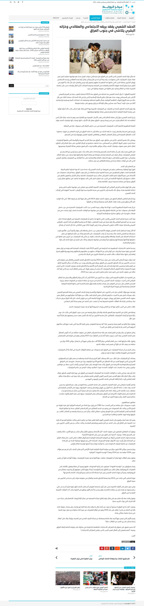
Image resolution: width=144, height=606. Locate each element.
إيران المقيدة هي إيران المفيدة (81, 557)
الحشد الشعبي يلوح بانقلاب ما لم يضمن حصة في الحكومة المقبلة (96, 588)
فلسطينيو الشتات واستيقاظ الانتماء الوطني (114, 557)
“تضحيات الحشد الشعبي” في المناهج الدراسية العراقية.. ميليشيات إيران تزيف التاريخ (124, 589)
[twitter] (127, 548)
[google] (107, 548)
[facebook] (133, 548)
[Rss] (15, 2)
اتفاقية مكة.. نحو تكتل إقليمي (41, 66)
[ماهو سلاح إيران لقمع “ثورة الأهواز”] (68, 578)
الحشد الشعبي (125, 541)
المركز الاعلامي (126, 22)
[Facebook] (22, 2)
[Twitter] (18, 2)
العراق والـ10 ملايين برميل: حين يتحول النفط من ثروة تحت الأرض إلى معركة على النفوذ (33, 28)
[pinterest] (102, 548)
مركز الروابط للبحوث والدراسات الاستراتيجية (112, 603)
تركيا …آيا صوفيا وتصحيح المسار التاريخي (38, 35)
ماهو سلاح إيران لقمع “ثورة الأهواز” (70, 587)
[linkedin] (122, 548)
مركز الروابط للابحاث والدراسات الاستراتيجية (28, 111)
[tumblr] (112, 548)
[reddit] (117, 548)
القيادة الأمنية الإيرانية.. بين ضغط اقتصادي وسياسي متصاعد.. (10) (111, 2)
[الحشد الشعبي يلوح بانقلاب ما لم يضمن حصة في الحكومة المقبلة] (95, 578)
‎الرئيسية (133, 22)
